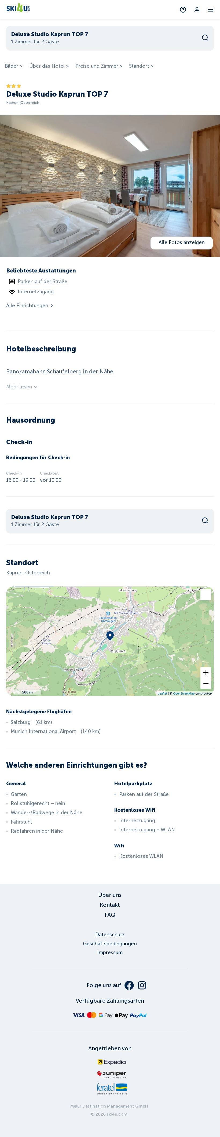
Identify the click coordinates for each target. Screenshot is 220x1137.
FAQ (110, 915)
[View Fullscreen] (205, 594)
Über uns (110, 895)
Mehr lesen (19, 386)
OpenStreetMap (184, 693)
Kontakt (110, 905)
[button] (205, 672)
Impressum (110, 952)
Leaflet (162, 693)
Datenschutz (110, 934)
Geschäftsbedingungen (110, 943)
